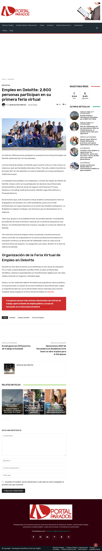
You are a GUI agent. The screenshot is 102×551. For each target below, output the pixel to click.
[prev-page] (3, 419)
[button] (97, 27)
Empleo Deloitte (23, 318)
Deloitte (51, 292)
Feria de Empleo (38, 318)
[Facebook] (33, 537)
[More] (52, 112)
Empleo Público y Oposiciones (12, 405)
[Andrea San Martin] (4, 105)
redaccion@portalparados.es (58, 531)
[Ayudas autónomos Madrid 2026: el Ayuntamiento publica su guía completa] (74, 166)
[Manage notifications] (96, 545)
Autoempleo (85, 148)
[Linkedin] (47, 537)
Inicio (4, 79)
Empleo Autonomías (55, 404)
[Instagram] (40, 537)
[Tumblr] (61, 537)
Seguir (85, 93)
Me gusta (74, 93)
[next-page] (7, 419)
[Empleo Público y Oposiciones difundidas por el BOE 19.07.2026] (12, 401)
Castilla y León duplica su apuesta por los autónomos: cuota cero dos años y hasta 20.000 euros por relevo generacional (89, 155)
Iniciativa (11, 79)
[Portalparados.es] (15, 11)
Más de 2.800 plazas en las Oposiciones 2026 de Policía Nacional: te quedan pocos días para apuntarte (34, 409)
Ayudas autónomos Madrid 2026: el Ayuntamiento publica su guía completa (89, 167)
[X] (68, 537)
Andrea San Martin (17, 105)
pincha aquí (45, 307)
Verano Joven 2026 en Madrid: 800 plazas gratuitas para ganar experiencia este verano (55, 409)
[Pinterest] (54, 537)
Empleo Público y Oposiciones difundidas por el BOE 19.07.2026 (12, 410)
